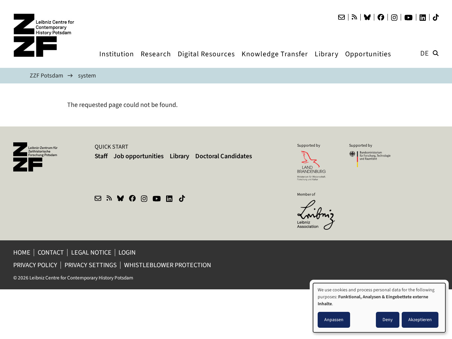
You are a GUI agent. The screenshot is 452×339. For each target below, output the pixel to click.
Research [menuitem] (156, 60)
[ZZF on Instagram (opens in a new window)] (144, 199)
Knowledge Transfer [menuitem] (275, 60)
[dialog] (379, 307)
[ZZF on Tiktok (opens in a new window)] (182, 199)
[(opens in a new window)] (318, 204)
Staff (101, 156)
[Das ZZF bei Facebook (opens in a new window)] (381, 17)
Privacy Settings (91, 265)
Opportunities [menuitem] (368, 60)
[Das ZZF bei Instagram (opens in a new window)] (394, 17)
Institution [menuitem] (116, 60)
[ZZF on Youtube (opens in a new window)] (157, 199)
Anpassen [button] (333, 319)
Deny (388, 319)
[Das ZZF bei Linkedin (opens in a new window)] (423, 17)
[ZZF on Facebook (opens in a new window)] (132, 199)
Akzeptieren (420, 319)
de (424, 53)
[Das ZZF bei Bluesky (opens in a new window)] (367, 17)
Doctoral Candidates (223, 156)
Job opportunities (138, 156)
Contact (51, 252)
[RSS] (354, 17)
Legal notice (91, 252)
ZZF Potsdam (46, 75)
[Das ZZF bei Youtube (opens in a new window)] (408, 17)
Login (127, 252)
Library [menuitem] (327, 60)
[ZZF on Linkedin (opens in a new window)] (170, 199)
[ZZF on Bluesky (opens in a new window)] (120, 199)
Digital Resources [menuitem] (206, 60)
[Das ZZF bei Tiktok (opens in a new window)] (436, 17)
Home (21, 252)
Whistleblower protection (168, 265)
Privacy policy (35, 265)
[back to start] (46, 35)
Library (179, 156)
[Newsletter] (341, 17)
